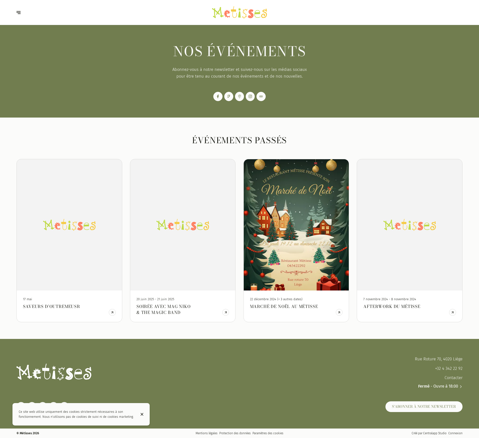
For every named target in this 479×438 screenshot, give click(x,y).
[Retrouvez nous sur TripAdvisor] (261, 96)
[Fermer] (142, 414)
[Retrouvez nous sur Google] (239, 96)
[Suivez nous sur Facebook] (218, 96)
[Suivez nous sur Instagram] (250, 96)
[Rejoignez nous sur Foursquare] (229, 96)
